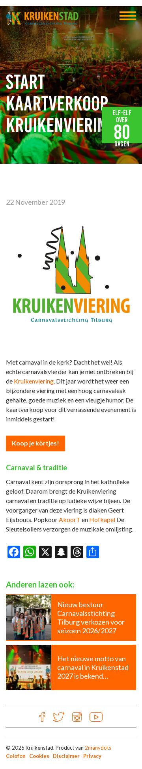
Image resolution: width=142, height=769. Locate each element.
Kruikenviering (34, 381)
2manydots (98, 748)
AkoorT (69, 519)
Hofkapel (102, 519)
